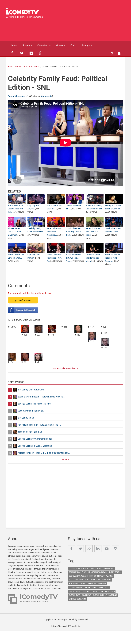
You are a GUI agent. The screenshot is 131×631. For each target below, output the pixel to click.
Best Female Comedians (79, 580)
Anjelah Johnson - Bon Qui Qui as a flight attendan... (44, 453)
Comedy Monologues (78, 568)
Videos (59, 45)
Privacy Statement (59, 626)
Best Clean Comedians (78, 576)
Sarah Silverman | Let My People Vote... (74, 257)
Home (14, 45)
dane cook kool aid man (30, 432)
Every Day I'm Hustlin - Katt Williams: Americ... (41, 396)
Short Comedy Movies (97, 572)
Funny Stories (115, 572)
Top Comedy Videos (31, 67)
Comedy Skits (95, 568)
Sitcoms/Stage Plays (77, 572)
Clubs (73, 45)
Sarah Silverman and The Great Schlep (93, 231)
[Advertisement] (66, 29)
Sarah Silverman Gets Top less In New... (73, 231)
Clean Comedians (76, 587)
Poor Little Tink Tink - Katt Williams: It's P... (39, 424)
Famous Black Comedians (79, 591)
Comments (46, 96)
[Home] (23, 11)
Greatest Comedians (77, 599)
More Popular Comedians (65, 368)
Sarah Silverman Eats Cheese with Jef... (15, 208)
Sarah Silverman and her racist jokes (93, 257)
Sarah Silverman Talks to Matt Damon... (112, 257)
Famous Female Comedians (103, 591)
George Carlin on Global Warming (35, 446)
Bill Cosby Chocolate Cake (31, 389)
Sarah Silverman (16, 96)
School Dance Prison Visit (30, 410)
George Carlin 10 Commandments (35, 439)
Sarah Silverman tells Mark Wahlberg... (54, 231)
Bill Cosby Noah (26, 417)
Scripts (26, 45)
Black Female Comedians (101, 580)
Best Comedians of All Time (101, 576)
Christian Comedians (97, 584)
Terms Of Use (75, 626)
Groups (86, 45)
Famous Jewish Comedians (80, 595)
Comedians (42, 45)
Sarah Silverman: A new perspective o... (55, 257)
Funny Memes (108, 568)
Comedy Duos (103, 587)
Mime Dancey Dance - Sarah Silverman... (14, 231)
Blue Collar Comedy (77, 584)
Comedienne (90, 587)
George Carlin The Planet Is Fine (34, 403)
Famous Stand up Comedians (105, 595)
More (65, 459)
